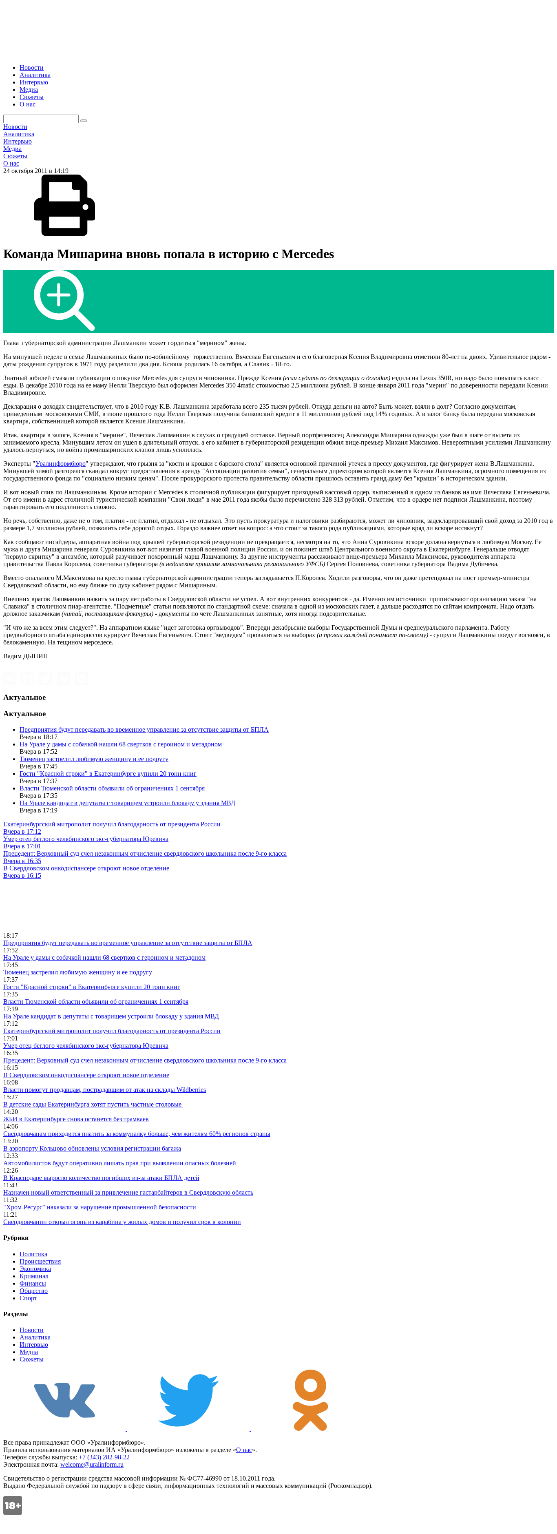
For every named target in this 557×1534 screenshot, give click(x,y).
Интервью (34, 82)
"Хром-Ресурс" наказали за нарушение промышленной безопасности (99, 1207)
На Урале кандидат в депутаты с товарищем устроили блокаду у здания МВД (127, 802)
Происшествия (40, 1261)
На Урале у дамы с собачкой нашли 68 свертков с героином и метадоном (121, 744)
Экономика (35, 1268)
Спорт (28, 1298)
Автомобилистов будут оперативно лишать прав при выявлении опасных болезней (119, 1163)
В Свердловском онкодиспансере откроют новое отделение (86, 1074)
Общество (34, 1290)
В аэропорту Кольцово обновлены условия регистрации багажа (92, 1148)
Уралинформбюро (60, 463)
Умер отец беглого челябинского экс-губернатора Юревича (85, 1045)
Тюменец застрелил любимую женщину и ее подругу (94, 758)
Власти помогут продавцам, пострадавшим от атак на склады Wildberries (104, 1089)
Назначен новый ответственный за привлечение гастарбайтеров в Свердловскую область (128, 1192)
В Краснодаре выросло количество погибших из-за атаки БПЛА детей (101, 1177)
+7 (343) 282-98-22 (104, 1457)
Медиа (29, 89)
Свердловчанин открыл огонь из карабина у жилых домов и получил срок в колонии (122, 1221)
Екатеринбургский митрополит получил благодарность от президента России (112, 1030)
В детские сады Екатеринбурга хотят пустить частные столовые (93, 1104)
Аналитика (35, 74)
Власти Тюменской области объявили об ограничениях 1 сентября (112, 788)
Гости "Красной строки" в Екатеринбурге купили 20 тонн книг (108, 773)
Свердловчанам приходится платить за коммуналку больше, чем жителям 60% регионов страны (136, 1133)
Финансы (33, 1283)
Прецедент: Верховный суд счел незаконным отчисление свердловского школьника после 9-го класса (145, 1060)
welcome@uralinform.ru (92, 1464)
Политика (33, 1254)
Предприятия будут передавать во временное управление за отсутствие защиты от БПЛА (144, 729)
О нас (27, 104)
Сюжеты (32, 96)
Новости (32, 67)
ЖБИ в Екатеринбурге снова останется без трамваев (76, 1119)
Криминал (34, 1276)
